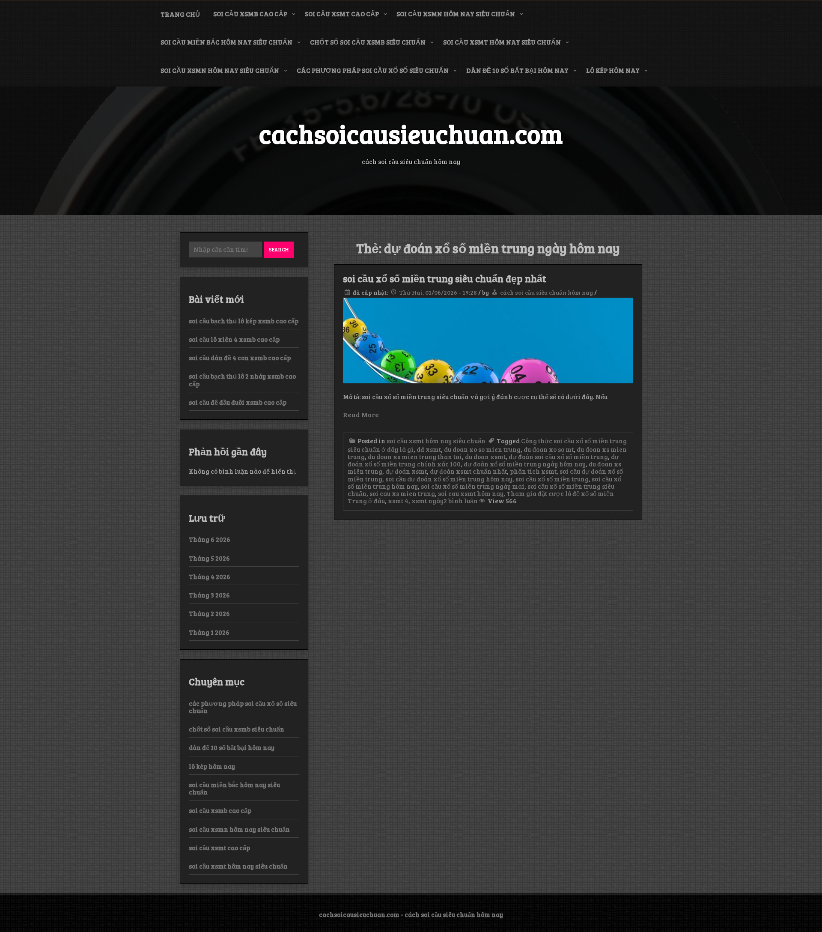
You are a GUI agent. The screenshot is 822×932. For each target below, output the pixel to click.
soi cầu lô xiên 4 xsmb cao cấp (234, 339)
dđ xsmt (429, 449)
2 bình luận (461, 500)
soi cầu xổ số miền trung (552, 479)
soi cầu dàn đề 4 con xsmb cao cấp (240, 357)
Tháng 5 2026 (209, 558)
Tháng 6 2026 (209, 539)
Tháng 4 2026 (209, 576)
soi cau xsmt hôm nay (470, 493)
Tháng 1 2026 (209, 632)
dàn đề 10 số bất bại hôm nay (517, 70)
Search (279, 249)
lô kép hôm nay (613, 70)
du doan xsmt (485, 456)
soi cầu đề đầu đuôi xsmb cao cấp (237, 402)
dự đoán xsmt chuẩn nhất (468, 471)
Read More (361, 414)
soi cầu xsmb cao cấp (250, 13)
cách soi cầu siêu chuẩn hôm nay (546, 292)
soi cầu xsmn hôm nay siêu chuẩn (455, 13)
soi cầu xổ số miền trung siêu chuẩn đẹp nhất (444, 278)
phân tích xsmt (533, 471)
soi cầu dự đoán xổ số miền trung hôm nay (448, 479)
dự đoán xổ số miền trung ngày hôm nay (525, 464)
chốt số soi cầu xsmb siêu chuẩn (368, 42)
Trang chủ (180, 14)
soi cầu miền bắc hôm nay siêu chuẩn (226, 42)
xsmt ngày (427, 500)
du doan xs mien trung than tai (415, 456)
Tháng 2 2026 (209, 613)
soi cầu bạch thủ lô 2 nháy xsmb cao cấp (242, 380)
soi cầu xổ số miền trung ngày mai (472, 486)
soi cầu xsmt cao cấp (342, 13)
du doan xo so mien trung (482, 449)
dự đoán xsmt (406, 471)
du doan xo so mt (549, 449)
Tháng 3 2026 (209, 595)
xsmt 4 (398, 500)
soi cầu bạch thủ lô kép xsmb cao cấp (243, 321)
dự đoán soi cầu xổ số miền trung (558, 456)
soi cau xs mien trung (402, 493)
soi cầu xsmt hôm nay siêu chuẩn (502, 42)
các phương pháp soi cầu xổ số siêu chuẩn (373, 70)
